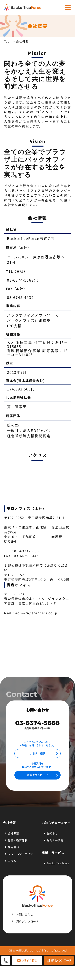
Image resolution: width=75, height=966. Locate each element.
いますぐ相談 (37, 753)
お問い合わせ (24, 914)
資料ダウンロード (37, 775)
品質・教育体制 (17, 840)
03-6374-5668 (37, 723)
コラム (12, 861)
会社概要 (13, 833)
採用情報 (13, 847)
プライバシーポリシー (22, 854)
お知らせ (52, 833)
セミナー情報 (55, 840)
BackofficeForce (58, 863)
